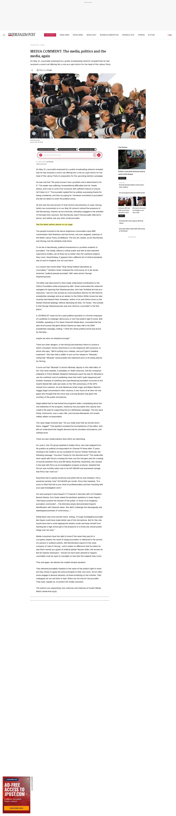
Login (170, 35)
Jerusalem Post (34, 45)
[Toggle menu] (4, 35)
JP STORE (151, 35)
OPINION (141, 35)
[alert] (16, 795)
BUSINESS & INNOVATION (109, 35)
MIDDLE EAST (91, 35)
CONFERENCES (50, 35)
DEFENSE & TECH (128, 35)
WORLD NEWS (78, 35)
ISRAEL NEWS (64, 35)
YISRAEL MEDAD (42, 161)
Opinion (43, 45)
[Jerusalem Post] (20, 35)
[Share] (32, 70)
